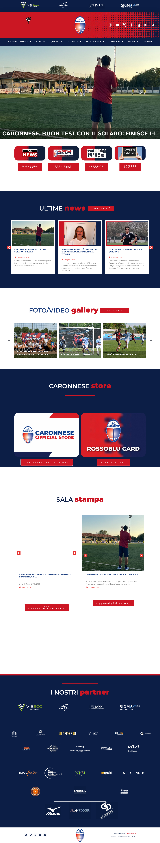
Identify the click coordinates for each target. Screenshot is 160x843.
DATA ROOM (72, 42)
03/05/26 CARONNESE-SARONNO (76, 354)
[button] (19, 92)
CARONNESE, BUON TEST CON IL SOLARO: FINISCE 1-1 (79, 133)
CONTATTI (147, 42)
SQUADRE (54, 42)
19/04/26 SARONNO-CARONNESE (121, 354)
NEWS (39, 42)
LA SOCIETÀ (115, 42)
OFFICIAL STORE (93, 42)
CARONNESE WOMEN (18, 42)
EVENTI (131, 42)
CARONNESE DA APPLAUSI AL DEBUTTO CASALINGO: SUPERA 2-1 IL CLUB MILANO (127, 251)
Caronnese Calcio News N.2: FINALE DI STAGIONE (43, 574)
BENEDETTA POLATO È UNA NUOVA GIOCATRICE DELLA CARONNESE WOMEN (32, 251)
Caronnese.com (130, 833)
